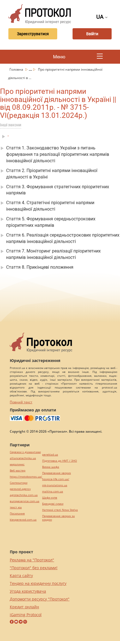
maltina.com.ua (52, 491)
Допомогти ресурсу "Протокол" (39, 599)
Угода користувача (28, 591)
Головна (16, 69)
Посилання (17, 513)
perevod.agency (20, 489)
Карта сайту (21, 575)
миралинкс (17, 464)
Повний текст (21, 402)
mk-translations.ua (54, 485)
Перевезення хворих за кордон (58, 517)
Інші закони (10, 125)
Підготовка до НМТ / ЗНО (59, 461)
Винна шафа (50, 467)
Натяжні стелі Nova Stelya (60, 510)
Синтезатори (18, 483)
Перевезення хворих (56, 473)
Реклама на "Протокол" (32, 560)
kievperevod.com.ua (23, 519)
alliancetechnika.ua (23, 458)
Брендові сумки (52, 504)
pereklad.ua (50, 454)
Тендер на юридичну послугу (38, 583)
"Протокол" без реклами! (33, 567)
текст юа (16, 507)
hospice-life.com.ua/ (55, 479)
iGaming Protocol (26, 614)
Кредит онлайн (24, 606)
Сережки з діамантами (25, 452)
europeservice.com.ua (24, 501)
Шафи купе (49, 497)
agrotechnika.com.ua (24, 495)
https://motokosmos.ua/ (26, 476)
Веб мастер (17, 470)
